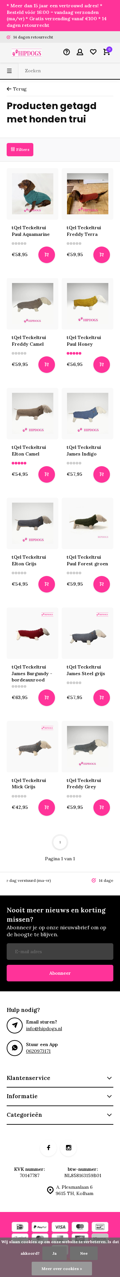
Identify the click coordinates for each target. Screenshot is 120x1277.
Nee (84, 1253)
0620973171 (38, 1051)
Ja (54, 1253)
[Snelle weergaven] (46, 255)
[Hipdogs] (27, 53)
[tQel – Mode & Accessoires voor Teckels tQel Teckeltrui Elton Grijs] (32, 523)
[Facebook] (48, 1148)
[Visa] (60, 1228)
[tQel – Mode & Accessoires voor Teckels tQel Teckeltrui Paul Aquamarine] (32, 194)
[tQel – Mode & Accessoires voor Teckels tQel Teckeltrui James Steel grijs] (87, 633)
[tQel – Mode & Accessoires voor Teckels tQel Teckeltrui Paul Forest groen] (87, 523)
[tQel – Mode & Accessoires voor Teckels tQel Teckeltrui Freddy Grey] (87, 746)
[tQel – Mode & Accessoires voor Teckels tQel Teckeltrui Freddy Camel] (32, 303)
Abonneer (60, 973)
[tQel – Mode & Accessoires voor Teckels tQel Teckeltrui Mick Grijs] (32, 746)
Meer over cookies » (62, 1268)
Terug (20, 89)
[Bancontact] (100, 1228)
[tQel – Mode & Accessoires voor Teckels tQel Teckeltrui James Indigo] (87, 413)
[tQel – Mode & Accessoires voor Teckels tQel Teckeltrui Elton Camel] (32, 413)
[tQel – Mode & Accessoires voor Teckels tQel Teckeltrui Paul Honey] (87, 303)
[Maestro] (80, 1228)
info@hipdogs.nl (44, 1028)
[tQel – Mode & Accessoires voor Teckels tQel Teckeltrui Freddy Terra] (87, 194)
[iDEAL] (20, 1228)
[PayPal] (40, 1228)
